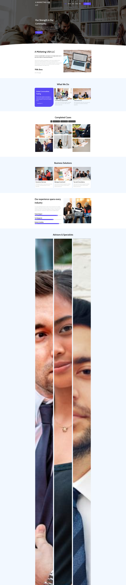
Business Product (56, 121)
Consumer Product (64, 121)
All (51, 121)
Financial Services (72, 121)
